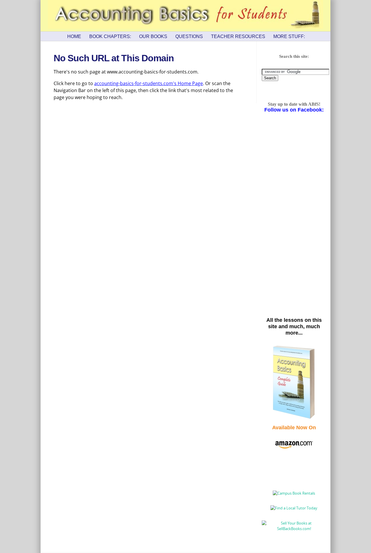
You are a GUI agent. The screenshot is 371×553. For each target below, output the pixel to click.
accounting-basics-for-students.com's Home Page (148, 83)
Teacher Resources (238, 36)
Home (74, 36)
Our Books (153, 36)
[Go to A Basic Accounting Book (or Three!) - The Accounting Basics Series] (294, 418)
